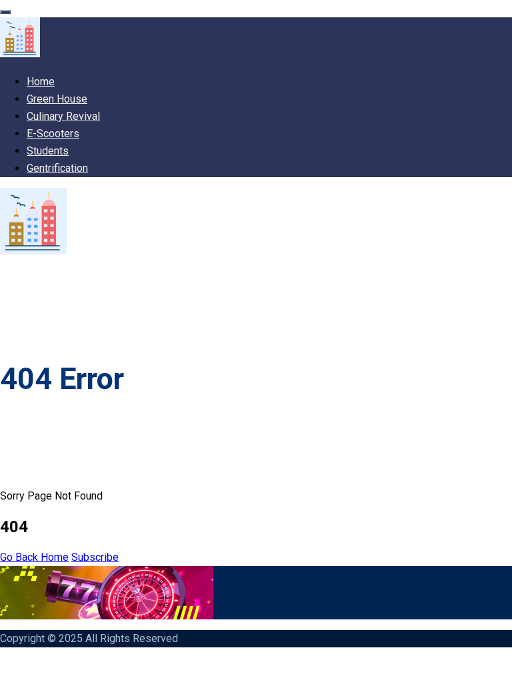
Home (41, 81)
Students (48, 151)
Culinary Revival (63, 116)
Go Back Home (34, 557)
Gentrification (57, 168)
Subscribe (95, 557)
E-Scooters (53, 133)
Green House (57, 99)
